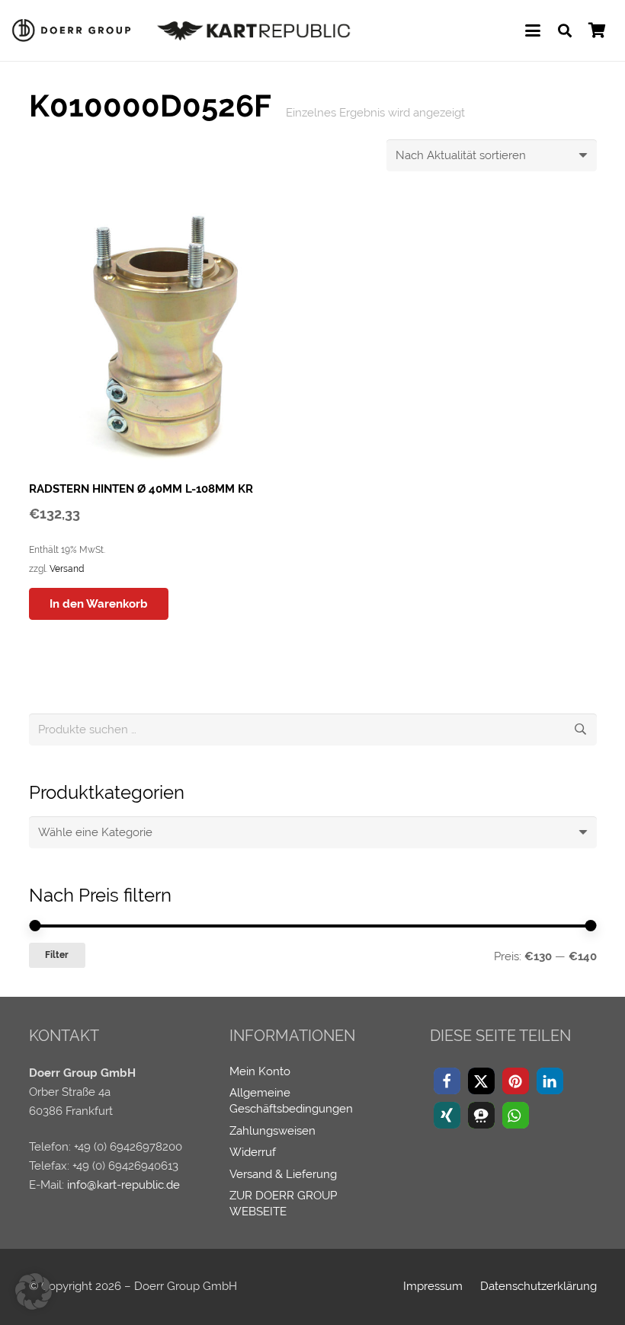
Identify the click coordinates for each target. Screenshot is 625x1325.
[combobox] (313, 832)
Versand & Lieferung (283, 1174)
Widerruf (252, 1152)
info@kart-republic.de (123, 1185)
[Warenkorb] (597, 30)
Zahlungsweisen (272, 1131)
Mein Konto (259, 1071)
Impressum (433, 1286)
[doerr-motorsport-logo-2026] (75, 30)
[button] (533, 30)
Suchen (581, 729)
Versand (67, 569)
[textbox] (95, 832)
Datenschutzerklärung (538, 1286)
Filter (57, 955)
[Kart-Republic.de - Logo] (254, 30)
